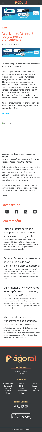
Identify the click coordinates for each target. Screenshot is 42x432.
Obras (22, 388)
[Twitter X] (22, 406)
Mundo (21, 384)
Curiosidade (8, 386)
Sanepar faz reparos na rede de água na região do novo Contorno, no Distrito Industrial (22, 262)
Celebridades (8, 384)
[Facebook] (15, 406)
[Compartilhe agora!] (7, 211)
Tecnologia (35, 391)
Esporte (8, 388)
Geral (4, 27)
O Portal (21, 374)
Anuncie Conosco (21, 371)
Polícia (22, 393)
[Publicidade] (21, 13)
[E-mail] (26, 406)
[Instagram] (18, 406)
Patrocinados (22, 391)
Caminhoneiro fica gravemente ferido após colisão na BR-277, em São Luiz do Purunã (21, 291)
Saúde (34, 386)
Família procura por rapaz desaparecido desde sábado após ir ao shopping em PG (20, 232)
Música (21, 386)
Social (35, 388)
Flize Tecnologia (25, 429)
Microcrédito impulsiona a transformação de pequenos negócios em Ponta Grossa (20, 320)
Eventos (8, 391)
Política (34, 384)
